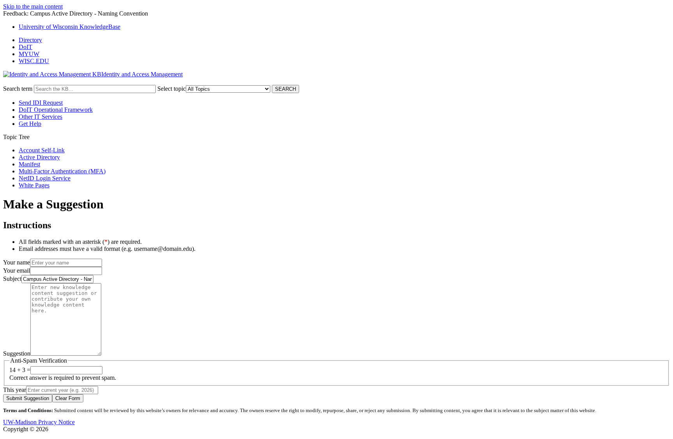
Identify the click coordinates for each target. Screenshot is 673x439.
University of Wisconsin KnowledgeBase (69, 26)
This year (14, 389)
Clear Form (67, 398)
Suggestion (16, 353)
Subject (12, 278)
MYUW (29, 54)
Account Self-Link (42, 150)
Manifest (29, 164)
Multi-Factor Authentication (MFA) (62, 171)
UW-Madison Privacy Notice (39, 422)
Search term (17, 88)
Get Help (30, 123)
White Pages (34, 185)
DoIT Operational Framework (56, 109)
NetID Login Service (44, 178)
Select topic (171, 88)
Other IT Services (40, 116)
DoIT (25, 47)
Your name (16, 262)
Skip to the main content (33, 6)
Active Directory (39, 157)
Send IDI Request (41, 102)
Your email (16, 270)
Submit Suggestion (27, 398)
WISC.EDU (34, 61)
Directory (30, 40)
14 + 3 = (19, 370)
